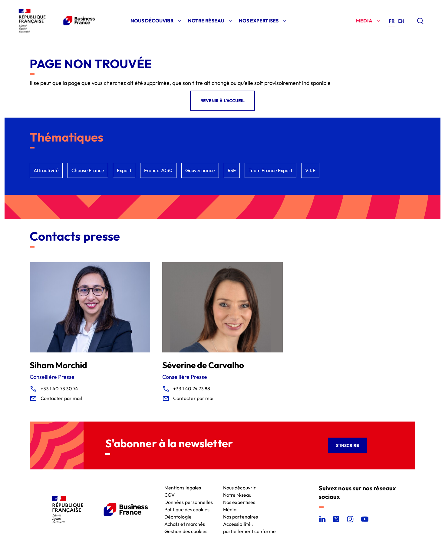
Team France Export (270, 170)
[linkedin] (322, 519)
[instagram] (350, 519)
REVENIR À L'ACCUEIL (222, 100)
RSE (232, 170)
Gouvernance (200, 170)
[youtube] (364, 519)
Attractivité (46, 170)
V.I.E (310, 170)
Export (124, 170)
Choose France (87, 170)
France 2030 (158, 170)
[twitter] (336, 519)
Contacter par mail (61, 398)
